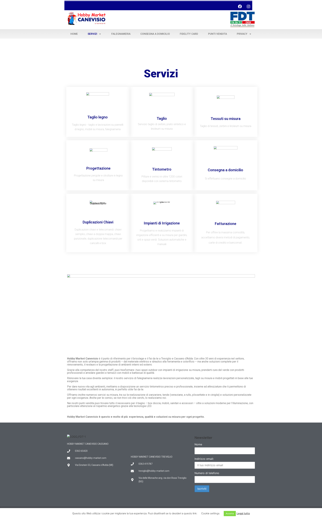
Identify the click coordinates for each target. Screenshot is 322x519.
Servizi (92, 33)
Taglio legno (97, 117)
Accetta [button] (230, 513)
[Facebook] (240, 6)
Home (74, 33)
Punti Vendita (217, 33)
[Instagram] (248, 6)
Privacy (242, 33)
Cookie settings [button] (210, 513)
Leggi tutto (243, 513)
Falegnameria (120, 33)
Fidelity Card (189, 33)
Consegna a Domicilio (155, 33)
